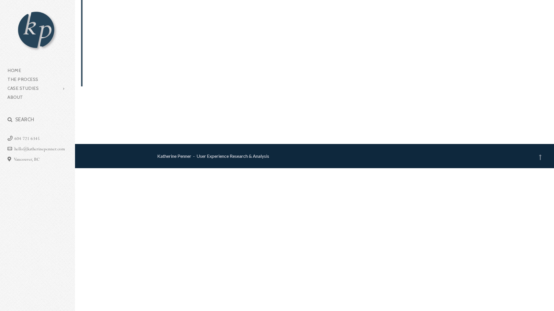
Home (14, 70)
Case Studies (23, 88)
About (15, 97)
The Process (23, 79)
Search (24, 119)
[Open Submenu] (64, 88)
